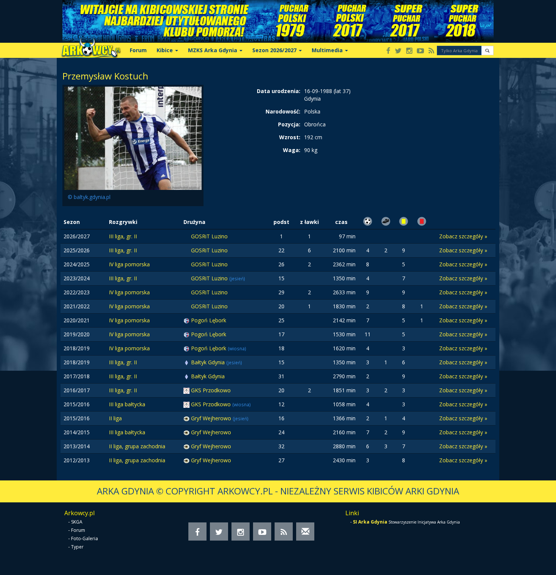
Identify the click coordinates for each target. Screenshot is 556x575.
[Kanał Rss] (431, 51)
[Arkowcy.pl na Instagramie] (409, 51)
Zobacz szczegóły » (463, 236)
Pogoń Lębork (208, 320)
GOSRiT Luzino (209, 236)
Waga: (291, 150)
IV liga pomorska (129, 264)
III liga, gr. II (123, 236)
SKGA (76, 522)
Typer (77, 547)
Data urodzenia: (278, 91)
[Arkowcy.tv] (420, 51)
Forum (138, 50)
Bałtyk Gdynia (208, 362)
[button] (487, 50)
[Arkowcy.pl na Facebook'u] (388, 51)
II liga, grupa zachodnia (137, 446)
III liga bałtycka (127, 404)
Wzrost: (289, 137)
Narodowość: (283, 111)
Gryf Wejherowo (212, 418)
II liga (115, 418)
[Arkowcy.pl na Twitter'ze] (398, 51)
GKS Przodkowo (211, 390)
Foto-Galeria (84, 538)
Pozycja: (289, 124)
